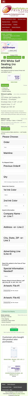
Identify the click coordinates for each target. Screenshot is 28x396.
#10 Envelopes (7, 37)
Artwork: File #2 (12, 297)
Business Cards (22, 19)
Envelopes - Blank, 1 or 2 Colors (11, 35)
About (3, 384)
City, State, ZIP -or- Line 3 (14, 239)
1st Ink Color (10, 190)
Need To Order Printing (19, 393)
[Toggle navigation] (3, 2)
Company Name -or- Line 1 (13, 215)
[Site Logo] (14, 9)
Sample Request (16, 27)
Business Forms (6, 21)
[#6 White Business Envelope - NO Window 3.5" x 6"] (14, 368)
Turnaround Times (6, 387)
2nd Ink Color (10, 200)
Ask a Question (5, 128)
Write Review (5, 85)
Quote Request (6, 27)
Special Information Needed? (14, 269)
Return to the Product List (14, 57)
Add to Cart (14, 329)
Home (3, 34)
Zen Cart (17, 395)
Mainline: (8, 153)
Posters (15, 24)
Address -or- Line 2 (14, 227)
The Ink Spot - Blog (7, 30)
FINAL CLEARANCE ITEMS (9, 19)
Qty (5, 177)
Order (7, 142)
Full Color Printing (6, 24)
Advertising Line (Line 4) (12, 252)
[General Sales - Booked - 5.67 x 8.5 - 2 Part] (14, 352)
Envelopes (14, 21)
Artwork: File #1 (12, 285)
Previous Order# (12, 166)
